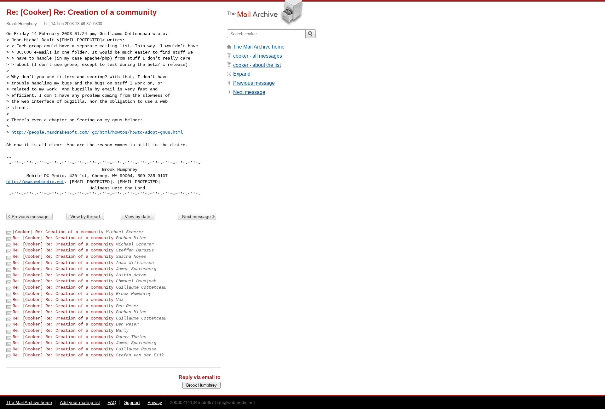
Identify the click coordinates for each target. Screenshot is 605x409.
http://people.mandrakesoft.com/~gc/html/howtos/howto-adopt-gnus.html (97, 132)
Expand (242, 74)
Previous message (30, 216)
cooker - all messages (257, 56)
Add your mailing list (80, 402)
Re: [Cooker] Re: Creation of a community (63, 237)
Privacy (154, 402)
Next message (196, 216)
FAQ (111, 402)
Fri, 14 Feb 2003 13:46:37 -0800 (73, 23)
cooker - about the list (257, 65)
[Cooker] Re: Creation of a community (58, 231)
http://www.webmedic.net (35, 181)
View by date (137, 216)
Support (132, 402)
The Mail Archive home (259, 46)
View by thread (85, 216)
